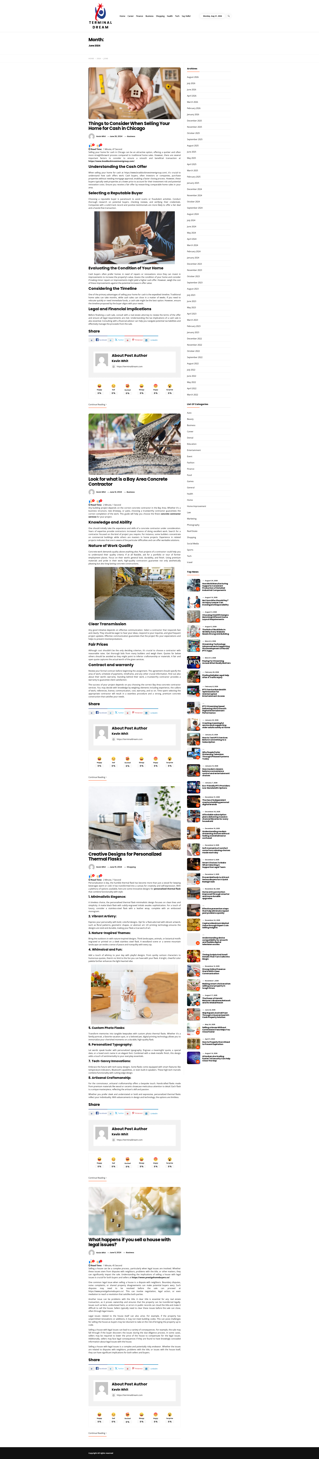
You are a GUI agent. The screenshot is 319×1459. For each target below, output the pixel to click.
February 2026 (193, 108)
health (170, 16)
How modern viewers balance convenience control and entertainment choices (216, 772)
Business (150, 16)
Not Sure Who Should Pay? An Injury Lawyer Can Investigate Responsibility (215, 602)
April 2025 (191, 164)
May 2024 (191, 232)
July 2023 (191, 295)
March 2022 (192, 394)
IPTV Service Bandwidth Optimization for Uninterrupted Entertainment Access (214, 693)
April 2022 (191, 388)
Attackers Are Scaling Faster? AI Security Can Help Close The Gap (216, 1058)
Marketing (192, 518)
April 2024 (191, 239)
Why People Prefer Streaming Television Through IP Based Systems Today (215, 755)
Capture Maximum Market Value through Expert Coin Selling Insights (215, 925)
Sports (190, 549)
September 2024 (194, 207)
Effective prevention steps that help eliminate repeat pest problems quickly (215, 910)
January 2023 (193, 332)
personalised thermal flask (167, 888)
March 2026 (192, 102)
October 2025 (193, 133)
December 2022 (194, 338)
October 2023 (193, 276)
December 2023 (194, 264)
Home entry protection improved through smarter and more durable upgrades (215, 895)
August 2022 (193, 363)
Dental (190, 437)
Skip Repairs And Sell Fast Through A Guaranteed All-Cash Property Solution (216, 1015)
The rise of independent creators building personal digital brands (215, 802)
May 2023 (191, 307)
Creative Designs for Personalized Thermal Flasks (124, 856)
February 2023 (193, 326)
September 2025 (194, 139)
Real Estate (192, 531)
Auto (189, 412)
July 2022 (191, 369)
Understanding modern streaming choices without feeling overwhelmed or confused (216, 834)
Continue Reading (96, 404)
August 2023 (193, 288)
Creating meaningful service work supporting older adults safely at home (216, 725)
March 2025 (192, 170)
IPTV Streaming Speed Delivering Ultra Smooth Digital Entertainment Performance (214, 709)
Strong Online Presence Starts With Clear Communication (213, 971)
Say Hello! (186, 16)
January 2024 (193, 257)
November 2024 (194, 195)
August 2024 (193, 214)
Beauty (190, 419)
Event (189, 456)
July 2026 (191, 83)
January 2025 (193, 183)
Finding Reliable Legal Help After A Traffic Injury (215, 676)
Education (192, 444)
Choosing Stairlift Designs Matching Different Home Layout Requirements (215, 617)
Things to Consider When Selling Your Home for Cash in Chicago (129, 126)
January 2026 (193, 114)
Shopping (160, 16)
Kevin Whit (101, 136)
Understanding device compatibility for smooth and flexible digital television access (215, 941)
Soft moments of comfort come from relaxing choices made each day (216, 850)
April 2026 (191, 95)
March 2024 (192, 245)
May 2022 (191, 382)
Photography (193, 525)
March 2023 (192, 320)
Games (190, 481)
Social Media (193, 543)
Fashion (190, 462)
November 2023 (194, 270)
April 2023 (191, 313)
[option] (50, 1453)
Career (131, 16)
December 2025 (194, 120)
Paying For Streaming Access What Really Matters (216, 662)
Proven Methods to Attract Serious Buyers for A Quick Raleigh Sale (215, 879)
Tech (177, 16)
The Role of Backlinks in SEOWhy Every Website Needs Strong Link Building (215, 631)
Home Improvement (196, 506)
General (191, 487)
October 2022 (193, 351)
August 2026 (193, 77)
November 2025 (194, 127)
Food (189, 475)
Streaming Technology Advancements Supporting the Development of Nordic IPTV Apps (216, 647)
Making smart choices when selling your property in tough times (216, 986)
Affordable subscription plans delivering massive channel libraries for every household (215, 818)
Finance (139, 16)
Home (122, 16)
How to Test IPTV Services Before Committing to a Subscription (215, 739)
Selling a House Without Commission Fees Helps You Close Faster (216, 1029)
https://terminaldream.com (130, 366)
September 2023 (194, 282)
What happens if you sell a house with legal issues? (129, 1242)
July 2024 (191, 220)
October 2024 (193, 201)
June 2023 (191, 301)
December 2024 (194, 189)
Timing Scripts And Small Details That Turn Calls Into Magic (216, 956)
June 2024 (191, 226)
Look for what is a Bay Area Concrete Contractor (127, 481)
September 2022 (194, 357)
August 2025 (193, 145)
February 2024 (193, 251)
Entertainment (194, 450)
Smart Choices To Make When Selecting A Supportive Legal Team (214, 864)
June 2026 (191, 89)
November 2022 (194, 344)
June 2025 (191, 151)
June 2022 (191, 376)
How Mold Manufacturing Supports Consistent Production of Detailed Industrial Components (215, 587)
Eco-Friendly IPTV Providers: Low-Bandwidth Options (216, 786)
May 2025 (191, 158)
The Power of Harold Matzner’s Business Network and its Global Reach (216, 1000)
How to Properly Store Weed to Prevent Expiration (216, 1043)
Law (189, 512)
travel (189, 562)
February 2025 (193, 176)
